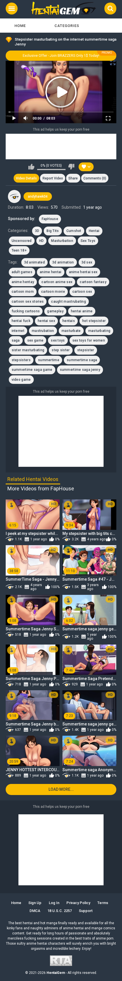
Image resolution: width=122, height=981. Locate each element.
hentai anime (82, 311)
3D (37, 231)
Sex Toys (88, 241)
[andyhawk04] (14, 196)
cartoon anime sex (56, 282)
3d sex (86, 262)
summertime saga (82, 360)
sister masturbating (28, 350)
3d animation (63, 262)
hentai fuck (21, 321)
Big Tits (53, 231)
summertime (48, 360)
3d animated (34, 262)
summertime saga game (32, 370)
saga (16, 340)
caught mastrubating (68, 302)
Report (53, 178)
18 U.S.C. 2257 (59, 911)
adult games (22, 272)
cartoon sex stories (28, 302)
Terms (102, 903)
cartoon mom (23, 292)
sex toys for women (88, 340)
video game (21, 380)
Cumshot (73, 231)
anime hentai (51, 272)
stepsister (85, 350)
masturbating (99, 331)
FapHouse (50, 219)
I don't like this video (71, 167)
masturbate (71, 331)
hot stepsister (94, 321)
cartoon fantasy (93, 282)
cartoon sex (82, 292)
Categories (66, 26)
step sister (61, 350)
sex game (35, 340)
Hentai (94, 231)
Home (20, 26)
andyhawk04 (38, 196)
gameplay (55, 311)
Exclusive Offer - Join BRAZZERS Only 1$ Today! (61, 56)
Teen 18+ (19, 250)
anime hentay (23, 282)
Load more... (61, 789)
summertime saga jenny (80, 370)
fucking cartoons (26, 311)
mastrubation (43, 331)
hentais (68, 321)
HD (41, 241)
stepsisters (21, 360)
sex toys (58, 340)
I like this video (31, 167)
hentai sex (46, 321)
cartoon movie (53, 292)
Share (73, 178)
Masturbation (62, 241)
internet (18, 331)
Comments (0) (94, 178)
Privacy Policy (78, 903)
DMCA (35, 911)
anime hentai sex (83, 272)
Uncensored (22, 241)
